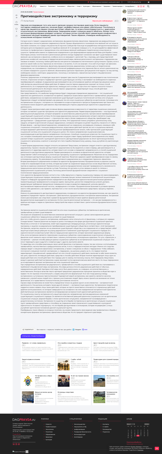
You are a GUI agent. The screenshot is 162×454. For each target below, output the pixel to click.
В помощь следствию (66, 392)
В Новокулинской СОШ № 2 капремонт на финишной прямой (136, 11)
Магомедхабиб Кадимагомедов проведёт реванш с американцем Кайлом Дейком (136, 94)
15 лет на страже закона (80, 376)
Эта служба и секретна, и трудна (70, 343)
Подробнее (17, 434)
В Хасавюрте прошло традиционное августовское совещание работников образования (137, 40)
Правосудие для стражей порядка (106, 359)
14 (144, 432)
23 (128, 435)
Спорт (79, 6)
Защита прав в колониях (31, 359)
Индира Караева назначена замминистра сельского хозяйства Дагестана (136, 142)
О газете (105, 427)
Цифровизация (79, 429)
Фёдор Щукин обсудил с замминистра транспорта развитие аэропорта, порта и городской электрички (137, 123)
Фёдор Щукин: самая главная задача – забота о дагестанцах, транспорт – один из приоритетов (137, 104)
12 (137, 432)
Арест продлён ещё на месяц (104, 343)
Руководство (107, 429)
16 (128, 433)
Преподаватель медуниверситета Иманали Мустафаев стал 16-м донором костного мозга (137, 151)
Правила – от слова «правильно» (34, 343)
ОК (157, 448)
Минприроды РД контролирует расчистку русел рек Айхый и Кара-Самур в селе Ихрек (135, 49)
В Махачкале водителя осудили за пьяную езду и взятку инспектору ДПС (136, 176)
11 (134, 432)
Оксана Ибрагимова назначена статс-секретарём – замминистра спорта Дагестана (137, 114)
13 (140, 432)
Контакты (106, 424)
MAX (85, 329)
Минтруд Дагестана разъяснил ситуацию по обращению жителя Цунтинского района (135, 77)
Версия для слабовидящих (102, 21)
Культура (86, 6)
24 (131, 435)
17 (131, 433)
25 (134, 435)
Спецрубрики (129, 6)
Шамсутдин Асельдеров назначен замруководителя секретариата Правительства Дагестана (137, 133)
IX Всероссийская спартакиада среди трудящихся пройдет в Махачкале (135, 59)
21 (144, 433)
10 (131, 432)
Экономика (61, 6)
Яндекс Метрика (136, 446)
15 (147, 432)
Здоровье (106, 6)
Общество (70, 6)
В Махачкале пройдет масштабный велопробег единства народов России (136, 86)
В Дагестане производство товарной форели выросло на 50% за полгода (95, 2)
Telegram (78, 329)
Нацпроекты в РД (80, 427)
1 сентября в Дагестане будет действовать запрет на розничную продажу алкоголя (137, 168)
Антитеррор (78, 437)
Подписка (106, 432)
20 (141, 433)
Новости (43, 6)
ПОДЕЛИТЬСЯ (29, 329)
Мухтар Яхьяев (29, 21)
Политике (140, 450)
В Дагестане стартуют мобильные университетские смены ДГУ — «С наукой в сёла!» (137, 20)
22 (147, 433)
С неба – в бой (76, 359)
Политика (51, 6)
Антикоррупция (79, 434)
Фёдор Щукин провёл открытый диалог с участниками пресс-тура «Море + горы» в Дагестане (136, 30)
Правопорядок (117, 6)
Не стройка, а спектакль (115, 376)
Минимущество (79, 424)
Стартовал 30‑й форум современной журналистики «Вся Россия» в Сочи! (137, 160)
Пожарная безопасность (82, 432)
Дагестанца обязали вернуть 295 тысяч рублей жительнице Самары (137, 184)
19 (137, 433)
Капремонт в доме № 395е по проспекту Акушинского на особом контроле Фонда (137, 68)
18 (134, 433)
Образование (96, 6)
